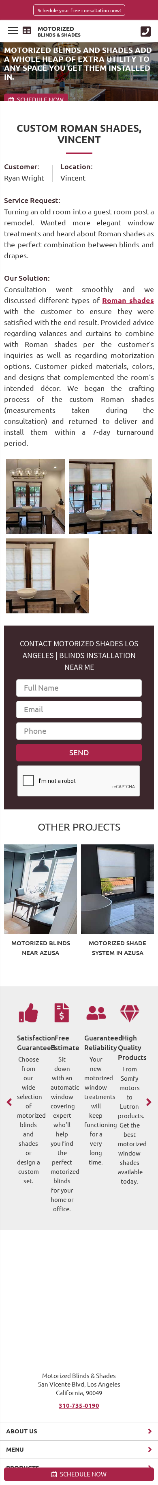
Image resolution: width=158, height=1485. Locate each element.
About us (21, 1431)
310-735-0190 (79, 1405)
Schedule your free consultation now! (79, 10)
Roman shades (128, 300)
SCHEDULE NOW (83, 1474)
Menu (15, 1449)
